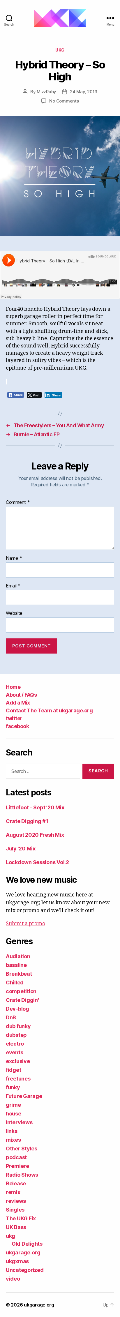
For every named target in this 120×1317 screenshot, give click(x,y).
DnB (11, 1017)
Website (14, 613)
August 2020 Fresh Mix (35, 835)
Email (13, 586)
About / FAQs (21, 695)
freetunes (18, 1079)
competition (21, 991)
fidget (13, 1070)
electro (15, 1044)
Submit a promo (25, 923)
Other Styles (21, 1148)
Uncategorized (25, 1270)
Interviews (19, 1122)
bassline (16, 965)
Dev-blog (17, 1009)
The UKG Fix (21, 1218)
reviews (16, 1201)
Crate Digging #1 (27, 821)
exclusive (18, 1061)
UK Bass (16, 1227)
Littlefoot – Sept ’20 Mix (35, 807)
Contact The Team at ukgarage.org (49, 710)
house (13, 1114)
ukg (60, 49)
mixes (13, 1140)
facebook (17, 726)
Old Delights (27, 1244)
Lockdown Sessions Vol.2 (37, 862)
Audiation (18, 956)
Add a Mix (18, 703)
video (13, 1279)
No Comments (64, 101)
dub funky (18, 1026)
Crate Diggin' (22, 1000)
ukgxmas (17, 1261)
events (14, 1052)
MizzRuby (46, 91)
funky (13, 1087)
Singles (15, 1210)
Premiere (17, 1166)
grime (13, 1105)
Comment (18, 502)
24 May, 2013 (83, 91)
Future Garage (24, 1096)
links (11, 1131)
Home (13, 687)
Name (14, 558)
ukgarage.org (23, 1252)
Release (16, 1183)
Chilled (15, 982)
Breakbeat (19, 974)
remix (13, 1192)
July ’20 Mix (21, 848)
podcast (16, 1157)
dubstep (16, 1035)
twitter (14, 718)
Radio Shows (22, 1175)
